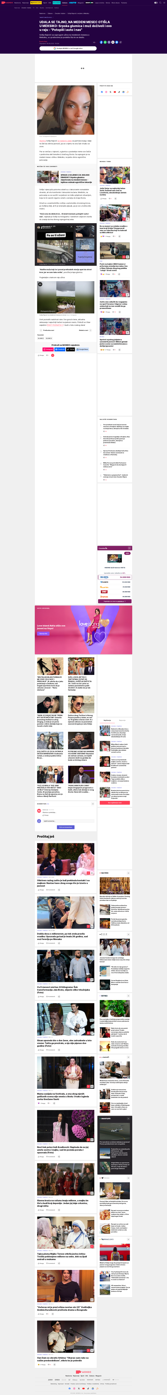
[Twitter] (110, 92)
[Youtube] (115, 92)
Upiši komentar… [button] (49, 821)
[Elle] (64, 1380)
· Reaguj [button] (107, 236)
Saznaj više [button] (43, 633)
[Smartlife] (90, 1380)
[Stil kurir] (69, 1380)
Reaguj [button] (42, 355)
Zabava (50, 13)
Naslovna (42, 13)
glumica (49, 338)
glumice (41, 338)
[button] (95, 42)
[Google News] (123, 92)
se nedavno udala (65, 141)
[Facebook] (102, 92)
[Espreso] (57, 1380)
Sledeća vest (83, 330)
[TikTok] (119, 92)
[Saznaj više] (128, 873)
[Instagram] (106, 92)
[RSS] (128, 92)
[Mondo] (7, 3)
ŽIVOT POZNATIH (54, 325)
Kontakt (67, 1384)
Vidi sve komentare (65, 827)
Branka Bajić (43, 41)
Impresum (61, 1384)
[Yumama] (106, 1380)
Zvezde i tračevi (60, 13)
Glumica (42, 141)
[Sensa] (97, 1380)
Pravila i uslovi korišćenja (78, 1384)
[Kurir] (50, 1380)
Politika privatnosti (110, 1384)
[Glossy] (75, 1380)
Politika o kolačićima (93, 1384)
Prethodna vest (48, 330)
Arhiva (102, 1384)
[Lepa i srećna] (82, 1380)
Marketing (54, 1384)
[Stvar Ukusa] (115, 1380)
